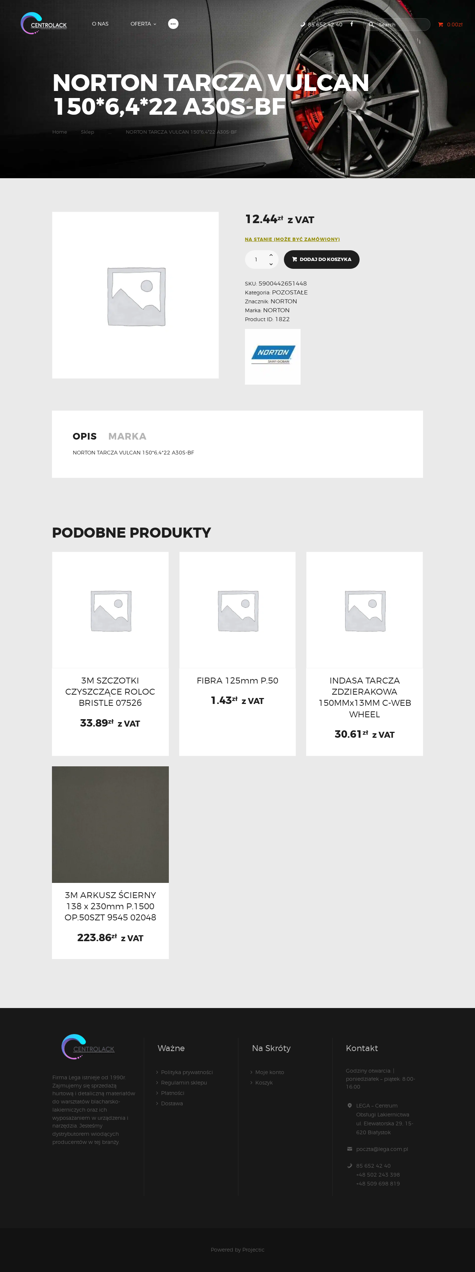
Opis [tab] (85, 437)
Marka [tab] (127, 437)
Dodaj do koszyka (325, 259)
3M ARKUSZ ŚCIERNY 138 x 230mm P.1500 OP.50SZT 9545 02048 (110, 906)
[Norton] (273, 357)
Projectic (253, 1249)
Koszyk (264, 1082)
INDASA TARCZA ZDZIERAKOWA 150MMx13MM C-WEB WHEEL (364, 697)
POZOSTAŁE (290, 292)
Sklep (87, 132)
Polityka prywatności (187, 1072)
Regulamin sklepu (184, 1082)
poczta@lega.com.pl (382, 1149)
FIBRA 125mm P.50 (237, 680)
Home (59, 132)
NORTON (284, 301)
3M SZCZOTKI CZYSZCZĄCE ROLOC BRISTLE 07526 (110, 691)
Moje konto (269, 1072)
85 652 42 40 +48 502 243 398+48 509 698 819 (378, 1174)
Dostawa (172, 1103)
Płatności (172, 1093)
